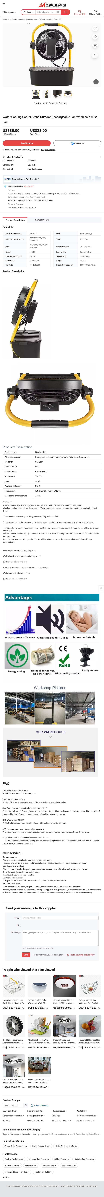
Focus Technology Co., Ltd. (34, 1186)
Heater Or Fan (31, 1165)
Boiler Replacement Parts (66, 1146)
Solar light (56, 1115)
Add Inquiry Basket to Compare (52, 103)
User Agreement (67, 1186)
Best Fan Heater (49, 1165)
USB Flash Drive (9, 1111)
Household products (60, 1120)
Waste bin (81, 1111)
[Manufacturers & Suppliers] (52, 4)
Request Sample (48, 150)
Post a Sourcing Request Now (81, 954)
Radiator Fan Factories (84, 1159)
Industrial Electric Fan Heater (17, 1172)
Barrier (5, 1120)
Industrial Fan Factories (39, 1159)
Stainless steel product (86, 1115)
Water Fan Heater (12, 1165)
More (5, 1177)
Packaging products (85, 1120)
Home (5, 19)
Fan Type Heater (69, 1165)
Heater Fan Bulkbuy (43, 1172)
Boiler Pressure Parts (41, 1146)
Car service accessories (12, 1115)
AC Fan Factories (61, 1159)
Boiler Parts (58, 19)
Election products (34, 1111)
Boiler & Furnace (45, 19)
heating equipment (35, 1115)
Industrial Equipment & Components (23, 19)
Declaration (80, 1186)
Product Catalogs (40, 1105)
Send (26, 954)
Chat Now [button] (79, 143)
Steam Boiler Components (16, 1146)
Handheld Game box (35, 1120)
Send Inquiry (27, 143)
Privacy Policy (92, 1186)
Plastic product (58, 1111)
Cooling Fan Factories (14, 1159)
